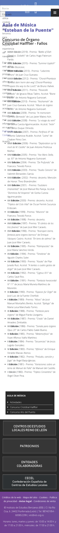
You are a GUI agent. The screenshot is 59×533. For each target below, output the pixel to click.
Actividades (15, 402)
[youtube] (9, 7)
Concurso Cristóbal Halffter (23, 407)
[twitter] (5, 7)
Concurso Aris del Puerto (22, 412)
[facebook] (1, 7)
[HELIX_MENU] (55, 13)
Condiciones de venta (45, 501)
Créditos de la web (11, 497)
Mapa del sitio (30, 497)
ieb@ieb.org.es (36, 515)
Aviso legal (25, 501)
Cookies (43, 497)
